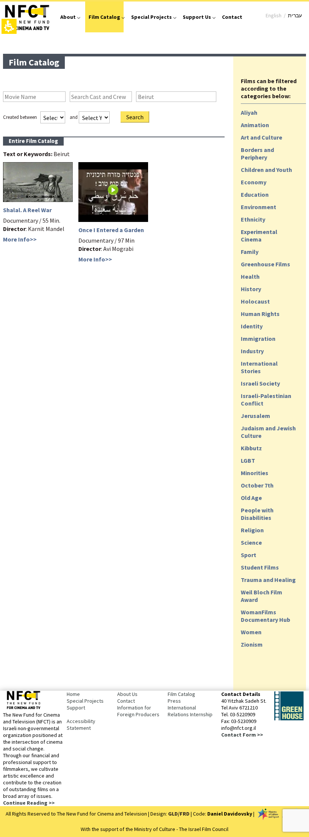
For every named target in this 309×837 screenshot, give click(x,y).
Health (250, 276)
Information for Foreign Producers (138, 711)
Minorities (254, 473)
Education (255, 194)
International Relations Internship (190, 711)
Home (73, 694)
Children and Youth (266, 169)
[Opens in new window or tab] (289, 719)
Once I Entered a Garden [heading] (111, 230)
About (68, 17)
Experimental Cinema (259, 235)
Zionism (252, 644)
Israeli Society (260, 383)
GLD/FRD (179, 813)
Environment (258, 207)
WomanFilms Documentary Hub (265, 615)
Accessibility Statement (81, 724)
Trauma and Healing (268, 579)
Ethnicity (253, 219)
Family (250, 251)
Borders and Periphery (257, 153)
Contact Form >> (242, 734)
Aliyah (249, 112)
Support (76, 707)
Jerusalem (255, 415)
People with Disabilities (257, 513)
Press (174, 700)
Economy (253, 182)
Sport (248, 555)
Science (251, 542)
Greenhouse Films (265, 264)
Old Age (251, 497)
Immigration (258, 338)
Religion (252, 530)
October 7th (257, 485)
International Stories (259, 367)
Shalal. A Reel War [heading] (27, 210)
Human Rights (260, 313)
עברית (295, 15)
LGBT (248, 460)
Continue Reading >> (29, 802)
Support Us (197, 17)
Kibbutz (251, 448)
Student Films (260, 567)
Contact (232, 17)
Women (251, 632)
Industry (252, 351)
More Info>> (20, 239)
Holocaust (255, 301)
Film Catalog (104, 17)
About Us (127, 694)
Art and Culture (261, 137)
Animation (255, 125)
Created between (20, 117)
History (251, 289)
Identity (252, 326)
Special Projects (151, 17)
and (74, 117)
